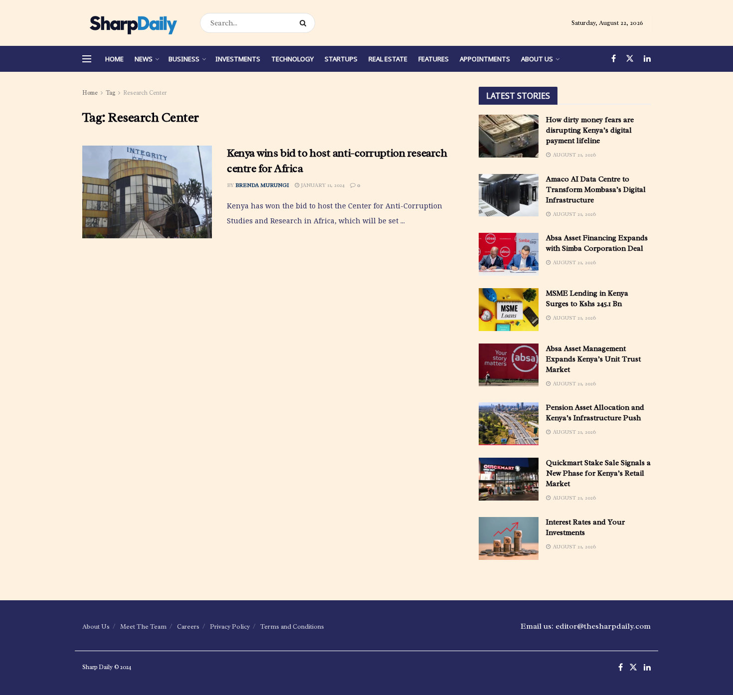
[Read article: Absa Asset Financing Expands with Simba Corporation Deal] (509, 254)
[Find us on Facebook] (613, 59)
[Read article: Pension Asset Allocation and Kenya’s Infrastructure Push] (509, 423)
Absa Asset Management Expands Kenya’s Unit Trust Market (593, 359)
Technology (292, 58)
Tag (110, 93)
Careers (188, 626)
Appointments (485, 58)
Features (433, 58)
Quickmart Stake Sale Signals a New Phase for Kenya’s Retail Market (598, 473)
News (144, 58)
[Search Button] (305, 23)
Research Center (145, 93)
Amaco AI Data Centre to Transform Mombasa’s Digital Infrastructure (596, 189)
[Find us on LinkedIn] (647, 59)
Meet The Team (143, 626)
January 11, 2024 (322, 184)
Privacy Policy (230, 626)
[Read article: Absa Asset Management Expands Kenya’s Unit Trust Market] (509, 365)
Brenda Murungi (262, 184)
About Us (537, 58)
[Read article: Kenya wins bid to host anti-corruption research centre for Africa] (147, 192)
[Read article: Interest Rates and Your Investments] (509, 538)
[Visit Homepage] (132, 22)
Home (114, 58)
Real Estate (387, 58)
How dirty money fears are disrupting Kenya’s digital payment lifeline (590, 130)
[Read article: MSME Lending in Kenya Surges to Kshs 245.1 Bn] (509, 309)
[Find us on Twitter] (630, 59)
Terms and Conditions (292, 626)
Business (184, 58)
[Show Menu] (86, 58)
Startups (341, 58)
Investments (237, 58)
